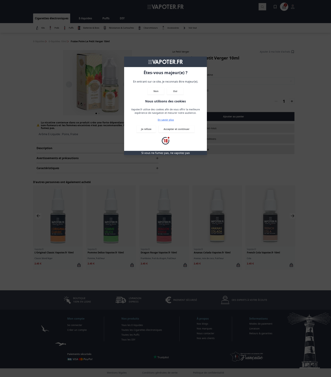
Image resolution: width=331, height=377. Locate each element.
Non (155, 91)
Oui (175, 91)
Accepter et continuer (176, 129)
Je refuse (146, 129)
